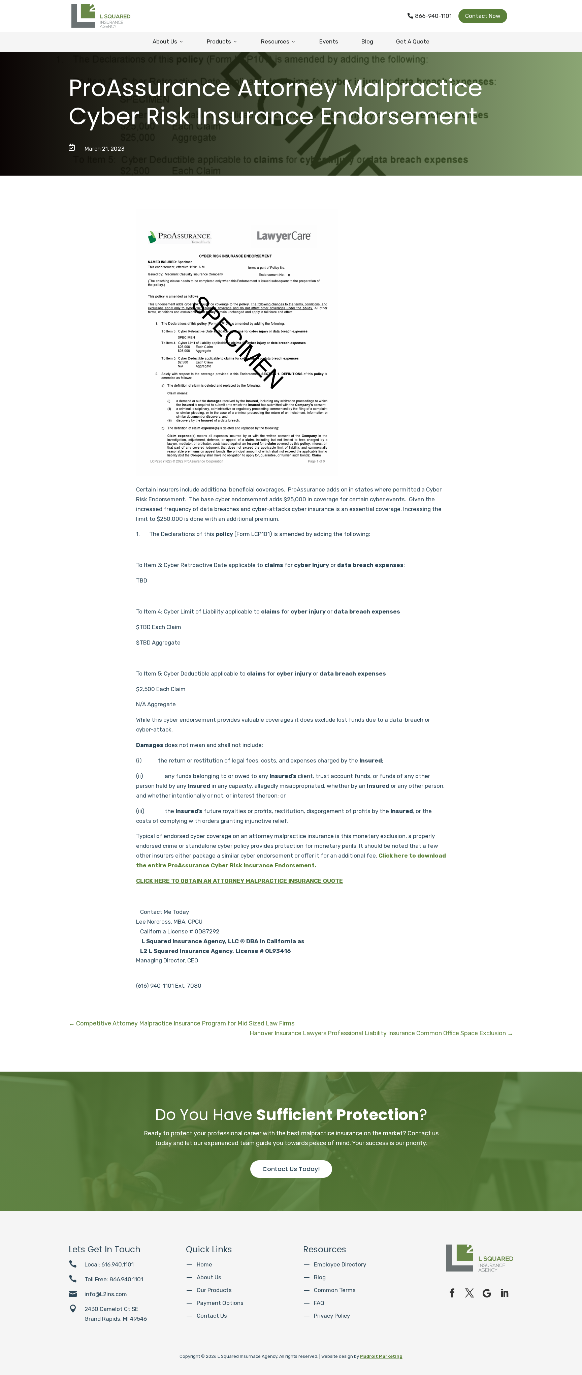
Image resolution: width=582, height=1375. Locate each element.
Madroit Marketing (381, 1356)
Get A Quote (412, 41)
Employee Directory (340, 1264)
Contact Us (212, 1315)
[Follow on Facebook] (452, 1293)
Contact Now (482, 15)
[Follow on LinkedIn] (504, 1293)
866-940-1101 (430, 15)
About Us (168, 41)
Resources (278, 41)
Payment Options (220, 1302)
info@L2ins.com (106, 1294)
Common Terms (335, 1290)
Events (328, 41)
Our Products (214, 1290)
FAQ (319, 1302)
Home (204, 1264)
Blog (367, 41)
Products (222, 41)
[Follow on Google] (487, 1293)
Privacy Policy (332, 1315)
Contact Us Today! (291, 1169)
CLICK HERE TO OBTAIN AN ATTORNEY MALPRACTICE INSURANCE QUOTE (239, 880)
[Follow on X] (469, 1293)
